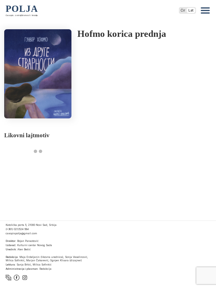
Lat (191, 10)
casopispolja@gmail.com (21, 233)
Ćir (183, 10)
